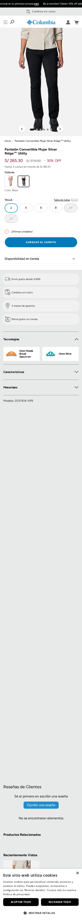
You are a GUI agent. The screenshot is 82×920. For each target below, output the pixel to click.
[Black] (23, 181)
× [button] (77, 873)
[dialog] (41, 894)
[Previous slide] (22, 129)
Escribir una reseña (41, 805)
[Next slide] (60, 129)
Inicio (8, 140)
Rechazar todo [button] (60, 902)
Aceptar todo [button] (21, 902)
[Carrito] (76, 22)
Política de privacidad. (16, 894)
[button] (32, 130)
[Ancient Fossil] (10, 181)
